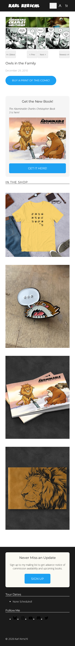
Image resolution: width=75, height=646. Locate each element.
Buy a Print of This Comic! (31, 80)
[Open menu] (53, 6)
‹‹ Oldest (11, 54)
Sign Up (37, 579)
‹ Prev (32, 54)
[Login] (60, 6)
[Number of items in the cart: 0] (66, 6)
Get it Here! (37, 168)
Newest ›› (64, 54)
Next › (42, 54)
